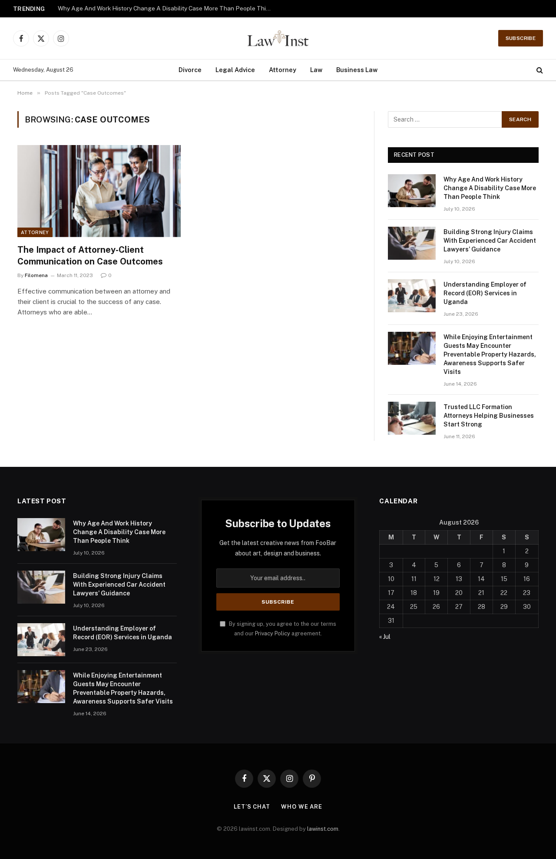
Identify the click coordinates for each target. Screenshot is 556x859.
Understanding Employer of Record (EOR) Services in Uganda (484, 293)
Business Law (356, 69)
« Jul (385, 636)
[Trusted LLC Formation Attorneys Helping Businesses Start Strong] (412, 418)
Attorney (282, 69)
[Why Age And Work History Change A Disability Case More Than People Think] (412, 190)
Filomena (36, 275)
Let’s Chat (252, 806)
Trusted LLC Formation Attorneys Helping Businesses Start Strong (488, 415)
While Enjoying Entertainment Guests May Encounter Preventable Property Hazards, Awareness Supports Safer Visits (489, 354)
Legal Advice (235, 69)
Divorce (190, 69)
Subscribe (521, 38)
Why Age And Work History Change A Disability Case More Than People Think (165, 8)
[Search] (539, 70)
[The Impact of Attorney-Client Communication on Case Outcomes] (99, 191)
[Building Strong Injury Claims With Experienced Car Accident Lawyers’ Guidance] (412, 243)
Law (316, 69)
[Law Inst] (278, 38)
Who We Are (301, 806)
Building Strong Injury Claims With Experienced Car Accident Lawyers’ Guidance (489, 240)
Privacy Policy (272, 633)
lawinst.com (322, 829)
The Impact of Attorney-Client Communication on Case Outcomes (90, 255)
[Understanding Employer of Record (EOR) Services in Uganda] (412, 295)
